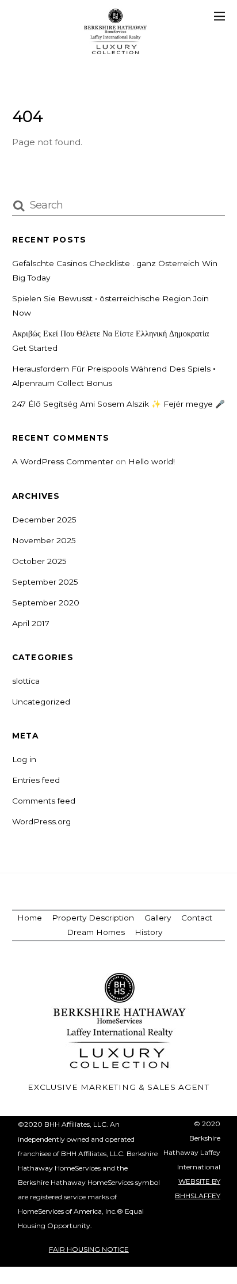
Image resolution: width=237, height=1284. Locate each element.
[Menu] (219, 16)
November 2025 (44, 540)
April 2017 (30, 623)
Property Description (93, 917)
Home (29, 917)
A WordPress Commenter (62, 461)
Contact (196, 917)
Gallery (157, 917)
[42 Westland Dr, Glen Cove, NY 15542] (115, 49)
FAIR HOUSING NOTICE (89, 1249)
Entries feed (36, 780)
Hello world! (151, 461)
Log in (24, 759)
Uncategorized (41, 701)
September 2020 (45, 602)
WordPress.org (41, 821)
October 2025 (39, 561)
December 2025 (44, 519)
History (148, 932)
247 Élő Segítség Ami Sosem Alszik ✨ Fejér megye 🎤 (118, 403)
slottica (26, 680)
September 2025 (45, 581)
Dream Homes (96, 932)
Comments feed (43, 800)
